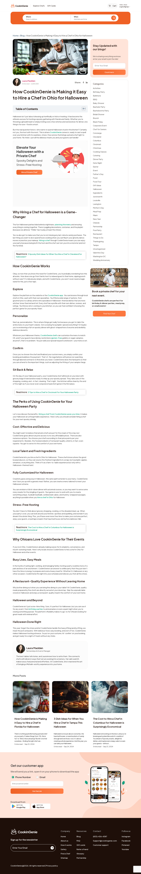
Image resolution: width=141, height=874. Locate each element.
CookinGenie (55, 132)
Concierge (97, 133)
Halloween (97, 189)
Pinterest (126, 845)
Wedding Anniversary (101, 260)
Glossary (80, 853)
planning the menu (63, 224)
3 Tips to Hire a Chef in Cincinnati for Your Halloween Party (53, 392)
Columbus (97, 140)
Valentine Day (98, 253)
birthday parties (36, 609)
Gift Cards (51, 6)
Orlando (96, 223)
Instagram (126, 836)
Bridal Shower (98, 114)
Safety (63, 849)
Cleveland (97, 137)
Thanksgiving (98, 241)
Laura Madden (28, 81)
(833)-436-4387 (100, 836)
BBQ (95, 99)
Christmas (97, 148)
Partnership (97, 226)
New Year (97, 219)
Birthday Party (99, 92)
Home (16, 35)
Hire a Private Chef (29, 172)
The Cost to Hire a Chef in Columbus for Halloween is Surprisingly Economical (108, 722)
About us (64, 841)
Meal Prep (97, 211)
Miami (95, 215)
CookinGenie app (55, 295)
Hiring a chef (44, 240)
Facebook (126, 841)
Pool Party (97, 230)
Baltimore (97, 96)
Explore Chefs (39, 6)
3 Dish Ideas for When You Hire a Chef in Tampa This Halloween (69, 722)
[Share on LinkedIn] (87, 82)
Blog (22, 35)
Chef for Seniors (99, 129)
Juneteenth (97, 196)
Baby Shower (98, 103)
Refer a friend (82, 849)
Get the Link (37, 791)
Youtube (125, 849)
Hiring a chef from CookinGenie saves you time (59, 414)
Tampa (95, 245)
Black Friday (98, 122)
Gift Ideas (97, 185)
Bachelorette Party (101, 110)
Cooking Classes (100, 152)
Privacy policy (52, 866)
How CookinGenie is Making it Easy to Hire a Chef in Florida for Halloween (30, 722)
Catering (96, 155)
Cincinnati (97, 144)
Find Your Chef (109, 313)
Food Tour (97, 181)
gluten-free (57, 338)
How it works (66, 845)
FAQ (78, 841)
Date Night (97, 163)
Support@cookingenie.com (105, 841)
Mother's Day (98, 208)
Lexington (97, 204)
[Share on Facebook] (83, 82)
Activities (96, 88)
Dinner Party (98, 159)
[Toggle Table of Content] (82, 108)
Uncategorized (99, 249)
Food (95, 178)
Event (95, 170)
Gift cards (81, 845)
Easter (95, 167)
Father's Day (98, 174)
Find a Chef (65, 853)
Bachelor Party (99, 107)
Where (28, 17)
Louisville (96, 200)
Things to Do (98, 238)
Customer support (101, 845)
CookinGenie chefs (49, 335)
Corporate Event (100, 125)
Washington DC (99, 256)
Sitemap (64, 858)
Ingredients (97, 193)
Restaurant (97, 234)
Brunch (96, 118)
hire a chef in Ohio (45, 497)
